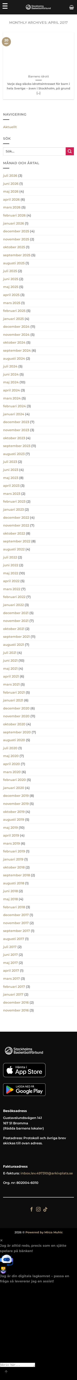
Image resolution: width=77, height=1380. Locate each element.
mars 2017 (11, 979)
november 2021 (16, 621)
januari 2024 (13, 414)
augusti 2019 (13, 820)
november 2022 (16, 525)
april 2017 (11, 971)
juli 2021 (9, 653)
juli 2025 (10, 271)
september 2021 (16, 637)
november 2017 (16, 923)
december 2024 (16, 327)
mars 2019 (11, 843)
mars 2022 (11, 589)
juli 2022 (10, 557)
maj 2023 (10, 478)
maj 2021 (10, 669)
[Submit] (70, 151)
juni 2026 (10, 184)
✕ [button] (1, 1240)
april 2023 (11, 486)
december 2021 (16, 613)
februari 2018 (14, 907)
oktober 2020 (14, 724)
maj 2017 (10, 963)
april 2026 (11, 199)
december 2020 (16, 708)
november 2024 (16, 335)
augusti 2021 (13, 645)
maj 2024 (11, 382)
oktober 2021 (13, 629)
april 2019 (11, 835)
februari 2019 (14, 851)
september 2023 (16, 446)
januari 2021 (13, 700)
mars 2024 (12, 398)
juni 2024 (11, 374)
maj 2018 (10, 899)
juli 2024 (10, 366)
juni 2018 (10, 891)
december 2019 (16, 796)
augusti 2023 (14, 454)
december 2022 (16, 518)
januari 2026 (13, 223)
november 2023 (16, 430)
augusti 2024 (14, 359)
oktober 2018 (14, 867)
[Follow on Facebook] (31, 1209)
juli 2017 (10, 947)
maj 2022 (10, 573)
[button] (71, 7)
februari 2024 (14, 406)
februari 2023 (14, 501)
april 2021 (11, 676)
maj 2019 (10, 828)
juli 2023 (10, 462)
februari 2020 (14, 780)
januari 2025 (13, 319)
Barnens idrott (38, 76)
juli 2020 (10, 748)
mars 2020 (12, 772)
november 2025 (16, 239)
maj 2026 (10, 191)
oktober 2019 (14, 812)
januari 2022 (13, 605)
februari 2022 (14, 597)
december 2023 (16, 422)
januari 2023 (13, 510)
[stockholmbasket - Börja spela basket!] (38, 7)
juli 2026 (10, 176)
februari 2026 (14, 215)
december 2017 (16, 915)
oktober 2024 (14, 342)
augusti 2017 (13, 939)
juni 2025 (10, 279)
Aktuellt (10, 127)
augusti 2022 (14, 549)
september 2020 (17, 732)
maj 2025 (10, 287)
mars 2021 (11, 684)
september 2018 (16, 875)
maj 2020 (11, 756)
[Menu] (5, 6)
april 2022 (11, 581)
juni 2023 (10, 470)
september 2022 (16, 541)
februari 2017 (14, 987)
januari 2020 (13, 788)
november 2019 (16, 804)
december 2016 (16, 1002)
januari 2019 (13, 859)
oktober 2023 (14, 438)
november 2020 (16, 716)
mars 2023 (11, 494)
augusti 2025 (14, 263)
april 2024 (11, 390)
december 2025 (16, 231)
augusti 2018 (13, 883)
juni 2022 (10, 565)
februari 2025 (14, 311)
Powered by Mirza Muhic (44, 1232)
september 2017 (16, 931)
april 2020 (11, 764)
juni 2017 (10, 955)
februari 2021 (14, 692)
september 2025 (16, 255)
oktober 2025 (14, 247)
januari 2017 (13, 994)
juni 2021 (10, 660)
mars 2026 (12, 207)
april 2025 (11, 295)
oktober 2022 (14, 533)
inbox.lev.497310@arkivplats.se (47, 1173)
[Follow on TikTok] (45, 1209)
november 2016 (16, 1010)
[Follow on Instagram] (38, 1209)
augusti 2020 (14, 740)
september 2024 (17, 350)
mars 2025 (11, 303)
